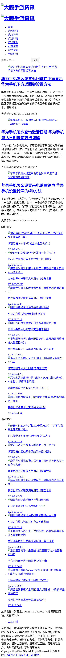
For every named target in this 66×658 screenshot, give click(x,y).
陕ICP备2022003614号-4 (14, 655)
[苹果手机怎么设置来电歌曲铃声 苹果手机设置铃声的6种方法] (33, 177)
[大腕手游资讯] (18, 7)
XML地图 (34, 655)
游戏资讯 (13, 31)
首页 (10, 27)
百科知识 (13, 54)
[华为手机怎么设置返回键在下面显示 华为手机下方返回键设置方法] (33, 70)
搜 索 (35, 60)
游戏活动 (13, 42)
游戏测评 (13, 34)
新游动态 (13, 46)
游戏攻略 (13, 38)
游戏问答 (13, 50)
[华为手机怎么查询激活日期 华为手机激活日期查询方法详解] (33, 124)
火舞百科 (13, 621)
